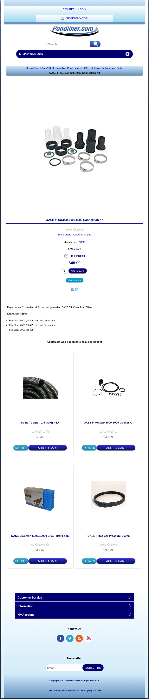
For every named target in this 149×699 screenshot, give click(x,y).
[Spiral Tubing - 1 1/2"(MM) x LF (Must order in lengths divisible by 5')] (40, 385)
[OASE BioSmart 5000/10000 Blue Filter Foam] (40, 498)
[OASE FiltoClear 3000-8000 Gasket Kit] (108, 385)
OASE (82, 242)
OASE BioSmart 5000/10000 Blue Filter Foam (40, 535)
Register (68, 9)
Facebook (60, 638)
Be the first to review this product (75, 234)
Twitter (70, 638)
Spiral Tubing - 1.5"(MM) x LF (40, 422)
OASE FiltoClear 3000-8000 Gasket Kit (108, 422)
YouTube (88, 638)
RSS (79, 638)
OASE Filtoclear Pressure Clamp (108, 535)
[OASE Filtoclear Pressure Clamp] (108, 498)
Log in (82, 9)
